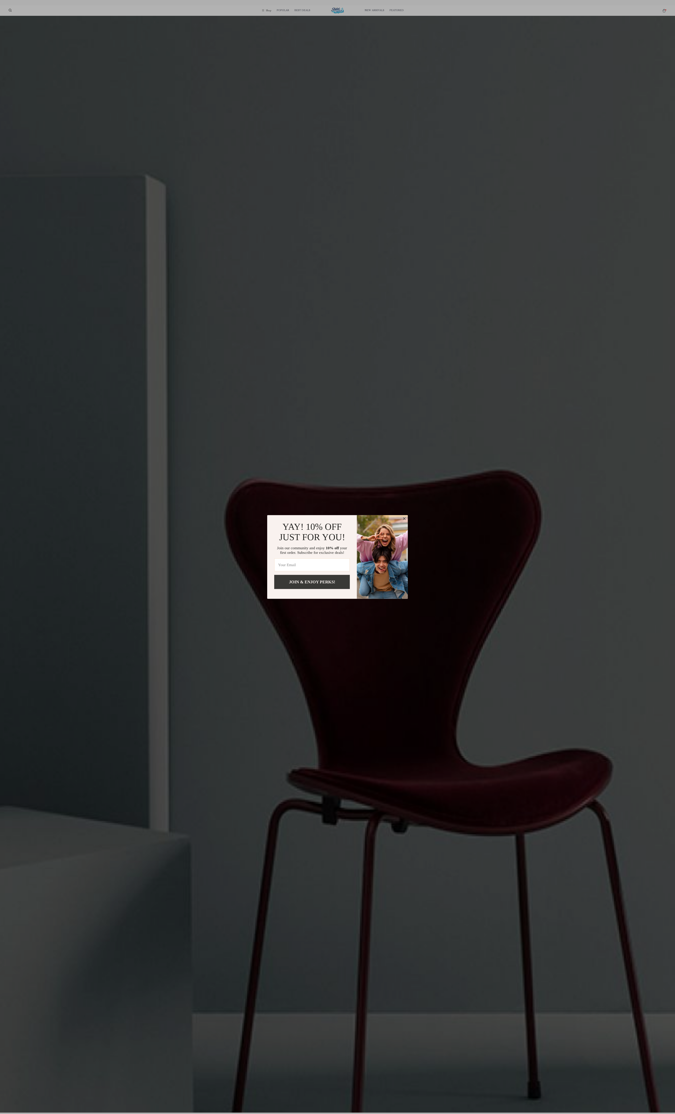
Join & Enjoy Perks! (312, 582)
